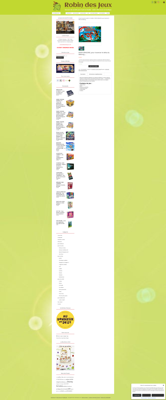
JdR (88, 13)
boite (64, 379)
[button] (163, 385)
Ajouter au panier (94, 66)
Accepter (137, 395)
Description (82, 74)
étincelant (69, 391)
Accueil (80, 18)
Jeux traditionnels (94, 13)
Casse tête (60, 235)
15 (71, 377)
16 (72, 377)
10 (64, 377)
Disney (70, 381)
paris (71, 386)
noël (69, 386)
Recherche (60, 57)
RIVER (80, 70)
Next (77, 20)
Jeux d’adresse (102, 13)
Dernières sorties (61, 239)
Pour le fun (61, 293)
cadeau (68, 379)
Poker (60, 291)
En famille (92, 18)
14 (70, 377)
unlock (62, 391)
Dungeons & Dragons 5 (64, 262)
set (69, 388)
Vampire (60, 275)
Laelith (60, 268)
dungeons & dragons (60, 383)
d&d (64, 382)
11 (65, 377)
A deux (60, 281)
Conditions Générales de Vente (94, 397)
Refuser (146, 395)
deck (66, 382)
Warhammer (61, 277)
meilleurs (65, 386)
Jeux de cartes (83, 13)
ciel (62, 382)
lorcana (59, 386)
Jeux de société (76, 13)
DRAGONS (107, 69)
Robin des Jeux (59, 397)
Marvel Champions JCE (63, 252)
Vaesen (60, 272)
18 (58, 379)
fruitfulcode (65, 397)
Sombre (60, 270)
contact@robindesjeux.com (65, 44)
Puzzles (59, 304)
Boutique (63, 13)
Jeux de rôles (60, 256)
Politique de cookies (144, 397)
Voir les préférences (157, 395)
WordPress (53, 397)
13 (68, 377)
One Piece (61, 254)
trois (59, 391)
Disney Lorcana (62, 247)
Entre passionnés (62, 289)
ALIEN (60, 258)
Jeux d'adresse (61, 243)
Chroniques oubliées (63, 260)
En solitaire (61, 287)
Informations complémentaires (95, 74)
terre (57, 391)
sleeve (72, 389)
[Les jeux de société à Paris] (82, 6)
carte (71, 379)
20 (60, 379)
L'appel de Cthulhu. (63, 264)
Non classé (60, 302)
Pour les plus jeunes (63, 295)
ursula (65, 391)
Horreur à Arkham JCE (63, 250)
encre (65, 383)
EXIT (68, 383)
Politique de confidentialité (152, 397)
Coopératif (60, 237)
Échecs (60, 283)
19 (59, 379)
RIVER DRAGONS (84, 70)
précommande (64, 389)
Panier (108, 13)
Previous (54, 20)
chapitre (58, 382)
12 (67, 377)
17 (56, 379)
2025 (62, 379)
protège (58, 389)
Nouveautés (69, 13)
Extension (60, 241)
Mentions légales (85, 397)
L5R (60, 266)
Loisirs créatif (62, 300)
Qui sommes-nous (56, 13)
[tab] (82, 74)
